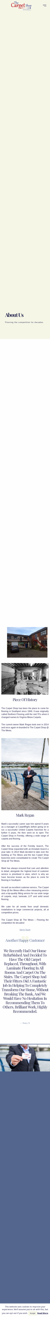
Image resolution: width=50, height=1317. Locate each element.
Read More (42, 1313)
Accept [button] (32, 1313)
